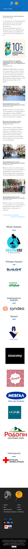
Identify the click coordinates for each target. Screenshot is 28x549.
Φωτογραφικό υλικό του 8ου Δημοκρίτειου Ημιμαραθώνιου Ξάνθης (14, 162)
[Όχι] (26, 543)
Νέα (12, 17)
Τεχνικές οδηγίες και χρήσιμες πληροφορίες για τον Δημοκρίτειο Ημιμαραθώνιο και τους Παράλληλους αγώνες (14, 62)
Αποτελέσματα (8, 509)
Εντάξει (14, 546)
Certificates (21, 511)
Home (19, 504)
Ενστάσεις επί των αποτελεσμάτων (13, 16)
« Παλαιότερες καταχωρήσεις (11, 215)
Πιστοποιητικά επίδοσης (10, 511)
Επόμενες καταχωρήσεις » (18, 216)
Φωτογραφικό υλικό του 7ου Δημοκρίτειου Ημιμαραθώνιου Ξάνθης (14, 197)
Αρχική (6, 504)
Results (20, 509)
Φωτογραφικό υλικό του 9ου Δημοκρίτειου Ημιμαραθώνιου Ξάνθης (14, 104)
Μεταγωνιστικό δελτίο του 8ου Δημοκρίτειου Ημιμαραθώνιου (12, 122)
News (19, 507)
